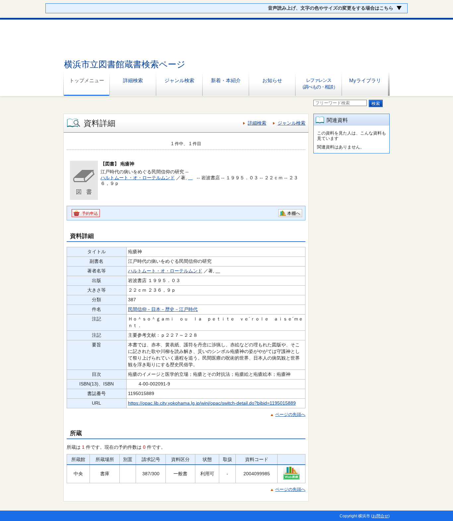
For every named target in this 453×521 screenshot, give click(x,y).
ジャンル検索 (179, 80)
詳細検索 (133, 80)
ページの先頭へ (290, 414)
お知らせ (272, 80)
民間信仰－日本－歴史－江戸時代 (163, 309)
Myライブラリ (365, 80)
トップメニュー (86, 80)
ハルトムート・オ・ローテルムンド (137, 177)
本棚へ (293, 213)
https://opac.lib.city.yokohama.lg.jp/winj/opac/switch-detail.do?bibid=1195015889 (212, 403)
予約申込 (90, 213)
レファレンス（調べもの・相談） (318, 83)
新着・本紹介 (226, 80)
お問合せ (380, 516)
